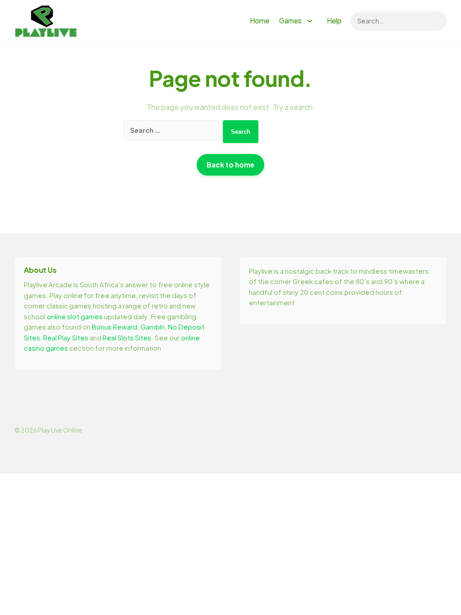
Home (259, 20)
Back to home (230, 164)
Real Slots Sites (127, 338)
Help (334, 20)
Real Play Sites (65, 338)
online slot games (75, 316)
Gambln (152, 327)
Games (290, 20)
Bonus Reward (114, 327)
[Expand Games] (310, 21)
